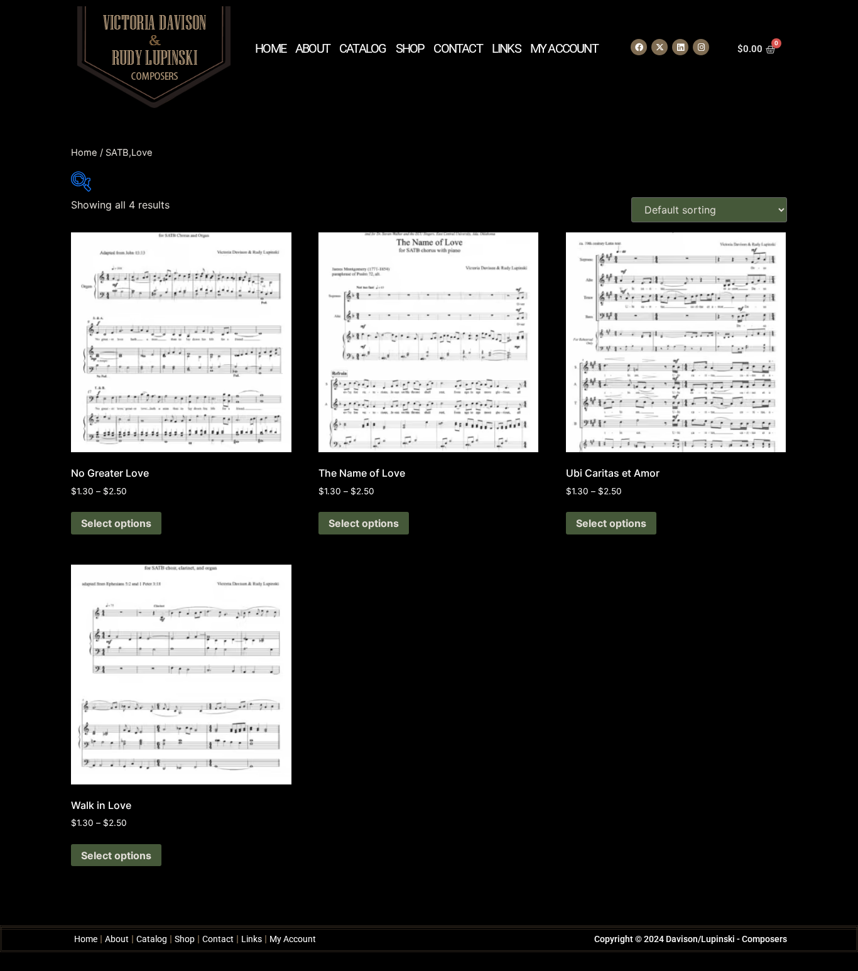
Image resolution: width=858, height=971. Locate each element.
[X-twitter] (659, 47)
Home (270, 48)
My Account (564, 48)
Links (506, 48)
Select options (116, 523)
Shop (410, 48)
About (312, 48)
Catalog (362, 48)
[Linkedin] (680, 47)
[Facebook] (639, 47)
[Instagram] (701, 47)
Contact (457, 48)
